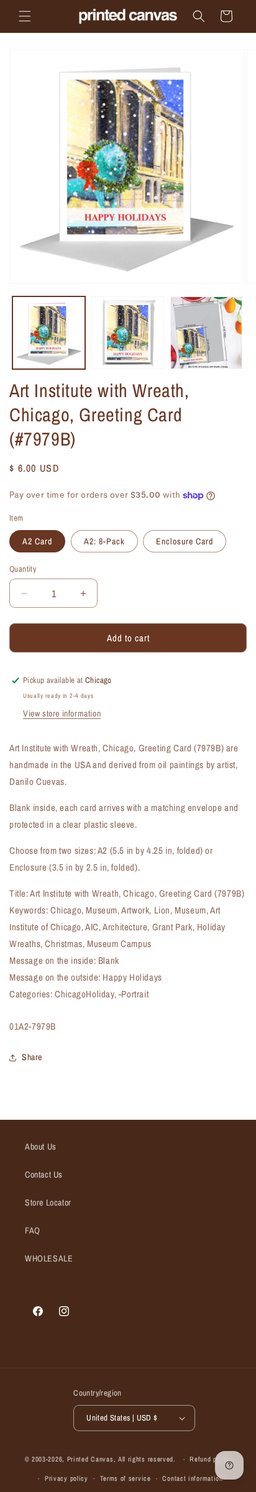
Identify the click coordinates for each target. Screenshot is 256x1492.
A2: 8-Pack (104, 541)
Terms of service (125, 1478)
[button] (25, 16)
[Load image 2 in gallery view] (127, 332)
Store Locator (48, 1202)
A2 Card (37, 541)
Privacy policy (66, 1478)
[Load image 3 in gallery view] (206, 332)
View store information (62, 713)
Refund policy (210, 1459)
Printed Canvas (90, 1459)
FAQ (32, 1230)
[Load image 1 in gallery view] (48, 332)
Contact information (192, 1478)
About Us (41, 1146)
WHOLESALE (49, 1258)
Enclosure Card (184, 541)
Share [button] (32, 1057)
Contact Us (44, 1174)
